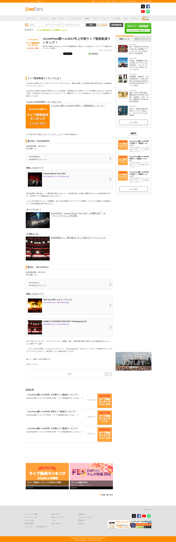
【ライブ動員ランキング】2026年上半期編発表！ (54, 30)
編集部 (87, 18)
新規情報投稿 (116, 25)
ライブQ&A (116, 18)
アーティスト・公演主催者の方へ (36, 527)
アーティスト (44, 18)
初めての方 (55, 514)
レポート (96, 18)
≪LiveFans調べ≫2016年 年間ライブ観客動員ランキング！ (78, 106)
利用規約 (81, 514)
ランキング (134, 18)
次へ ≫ (108, 374)
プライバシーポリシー (86, 517)
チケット (62, 18)
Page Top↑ (147, 509)
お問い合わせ (56, 523)
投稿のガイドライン (58, 517)
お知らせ (81, 523)
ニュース (106, 18)
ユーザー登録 (29, 520)
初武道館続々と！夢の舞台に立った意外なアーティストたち (78, 238)
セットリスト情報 (31, 514)
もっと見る (133, 122)
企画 (125, 18)
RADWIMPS (34, 157)
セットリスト (31, 18)
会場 (53, 18)
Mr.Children (34, 283)
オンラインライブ (75, 18)
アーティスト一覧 (31, 517)
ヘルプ (53, 520)
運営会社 (81, 520)
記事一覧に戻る (107, 495)
